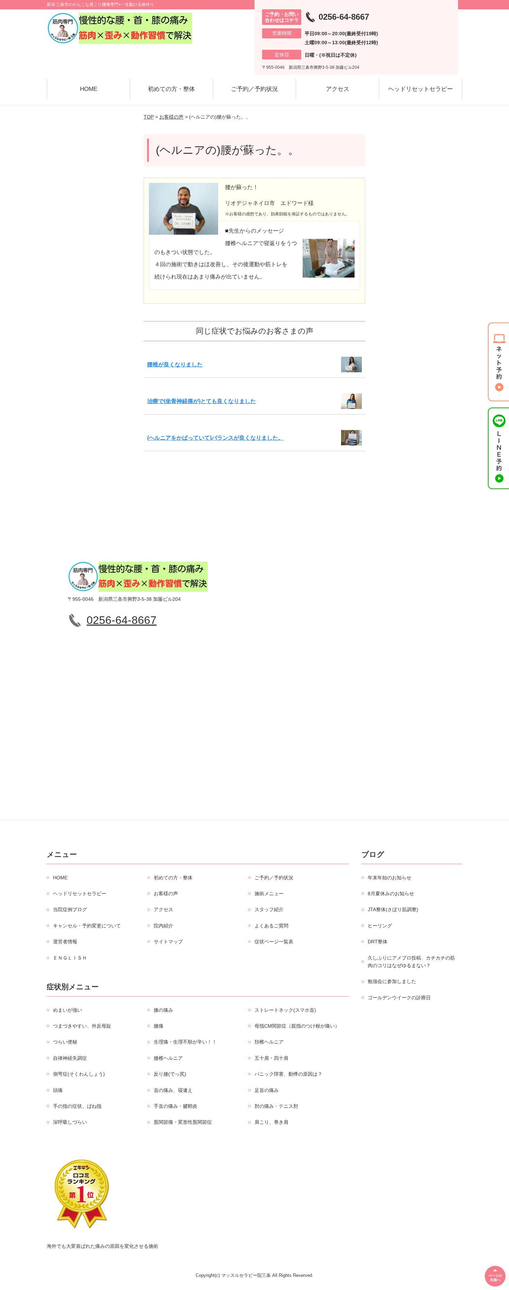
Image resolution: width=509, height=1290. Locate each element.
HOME (88, 89)
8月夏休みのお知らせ (391, 893)
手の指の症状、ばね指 (77, 1106)
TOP (149, 117)
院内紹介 (163, 925)
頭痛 (58, 1090)
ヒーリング (380, 925)
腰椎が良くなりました (175, 364)
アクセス (337, 89)
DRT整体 (377, 941)
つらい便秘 (65, 1042)
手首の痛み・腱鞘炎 (175, 1106)
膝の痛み (163, 1010)
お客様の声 (171, 117)
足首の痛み (266, 1090)
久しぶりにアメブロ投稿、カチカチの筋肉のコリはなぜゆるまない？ (411, 961)
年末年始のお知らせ (389, 877)
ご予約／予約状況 (254, 89)
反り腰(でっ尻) (170, 1074)
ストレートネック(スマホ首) (285, 1010)
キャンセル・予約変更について (87, 925)
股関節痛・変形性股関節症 (183, 1122)
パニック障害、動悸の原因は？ (288, 1074)
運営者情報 (65, 941)
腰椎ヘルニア (168, 1058)
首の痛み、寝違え (173, 1090)
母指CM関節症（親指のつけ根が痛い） (297, 1026)
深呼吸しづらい (70, 1122)
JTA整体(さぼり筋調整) (393, 909)
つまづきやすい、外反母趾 (82, 1026)
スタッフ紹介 (269, 909)
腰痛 (158, 1026)
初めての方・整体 (171, 89)
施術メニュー (269, 893)
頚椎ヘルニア (269, 1042)
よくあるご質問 (271, 925)
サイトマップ (168, 941)
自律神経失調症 (70, 1058)
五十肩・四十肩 (271, 1058)
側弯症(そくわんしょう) (79, 1074)
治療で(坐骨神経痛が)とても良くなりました (201, 401)
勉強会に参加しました (392, 981)
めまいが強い (67, 1010)
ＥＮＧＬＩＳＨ (70, 958)
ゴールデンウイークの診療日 (399, 997)
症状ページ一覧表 (273, 941)
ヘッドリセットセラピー (420, 89)
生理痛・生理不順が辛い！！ (185, 1042)
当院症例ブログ (70, 909)
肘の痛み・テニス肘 (276, 1106)
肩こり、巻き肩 (271, 1122)
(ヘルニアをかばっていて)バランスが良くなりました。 (215, 438)
